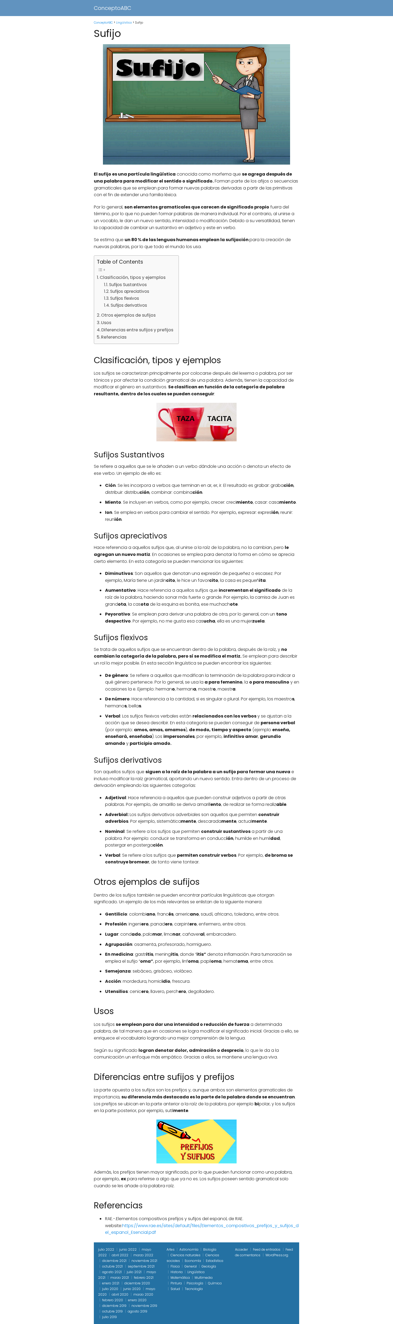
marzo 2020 (143, 1294)
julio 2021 (134, 1272)
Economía (193, 1260)
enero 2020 (137, 1300)
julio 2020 (110, 1289)
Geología (209, 1266)
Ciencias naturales (186, 1255)
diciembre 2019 (114, 1305)
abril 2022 (120, 1255)
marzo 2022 (143, 1255)
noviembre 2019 (144, 1305)
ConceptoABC (112, 8)
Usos (106, 323)
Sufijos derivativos (129, 305)
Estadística (214, 1260)
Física (175, 1266)
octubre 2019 (112, 1311)
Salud (175, 1289)
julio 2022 (106, 1249)
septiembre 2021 (141, 1266)
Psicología (195, 1283)
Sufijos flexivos (124, 298)
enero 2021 (110, 1283)
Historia (177, 1272)
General (190, 1266)
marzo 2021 (119, 1277)
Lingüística (196, 1272)
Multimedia (204, 1277)
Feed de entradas (266, 1249)
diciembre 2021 (114, 1260)
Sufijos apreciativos (129, 291)
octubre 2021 (112, 1266)
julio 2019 (109, 1317)
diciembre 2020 (137, 1283)
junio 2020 (132, 1289)
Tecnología (194, 1289)
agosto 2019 (137, 1311)
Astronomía (188, 1249)
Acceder (241, 1249)
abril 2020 (120, 1294)
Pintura (176, 1283)
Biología (209, 1249)
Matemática (180, 1277)
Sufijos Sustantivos (128, 284)
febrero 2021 (143, 1277)
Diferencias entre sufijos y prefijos (137, 330)
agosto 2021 (112, 1272)
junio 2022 (128, 1249)
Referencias (113, 337)
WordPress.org (276, 1255)
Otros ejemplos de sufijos (128, 315)
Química (215, 1283)
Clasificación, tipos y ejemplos (132, 277)
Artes (171, 1249)
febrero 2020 (112, 1300)
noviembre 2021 (144, 1260)
